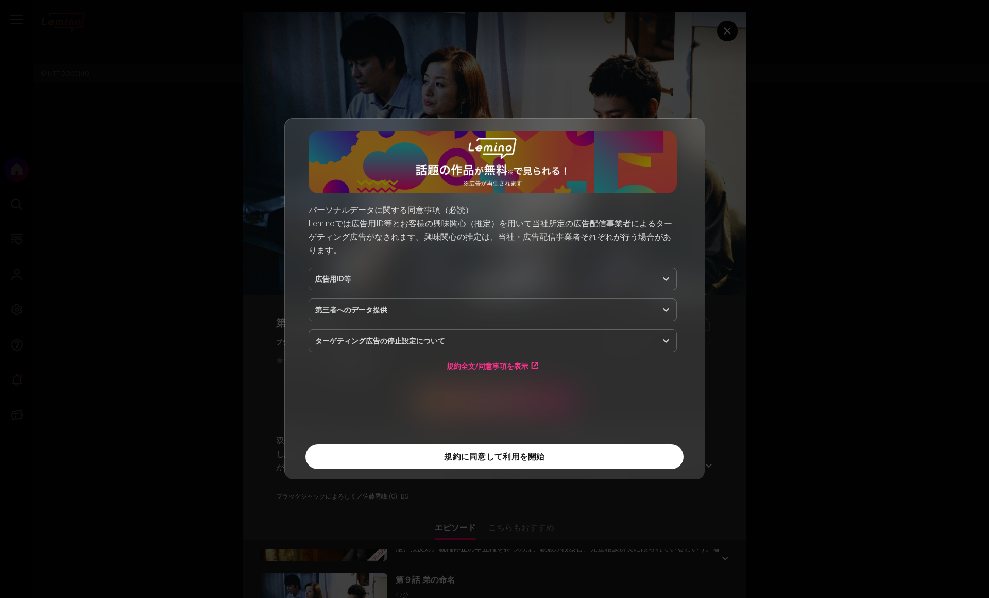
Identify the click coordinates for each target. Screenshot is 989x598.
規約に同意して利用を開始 (494, 456)
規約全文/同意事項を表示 (487, 366)
